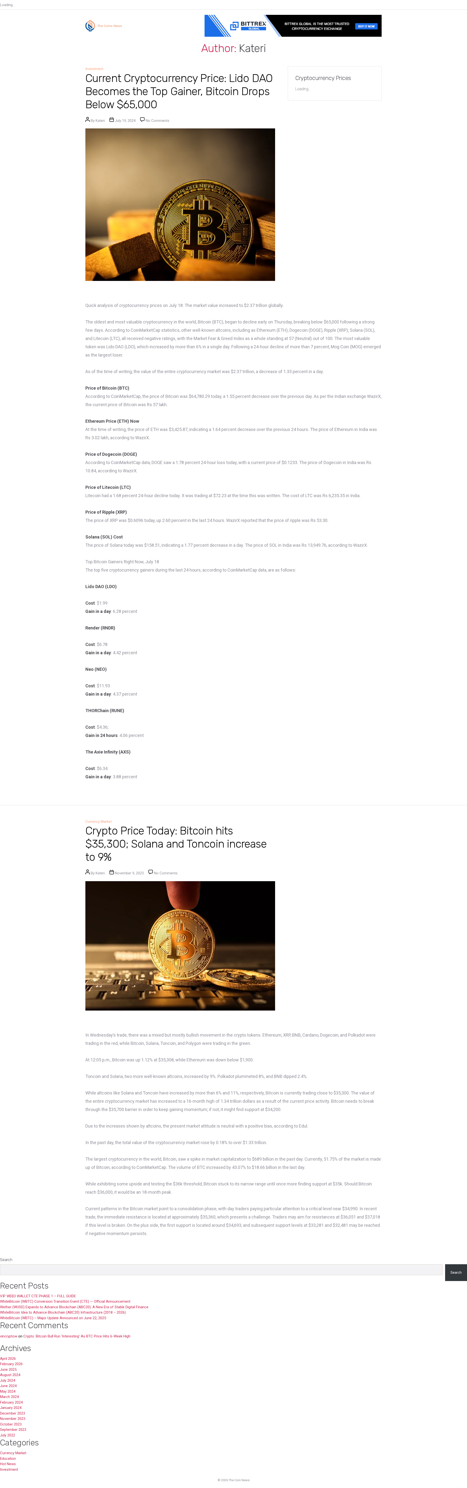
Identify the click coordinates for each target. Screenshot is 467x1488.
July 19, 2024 (125, 120)
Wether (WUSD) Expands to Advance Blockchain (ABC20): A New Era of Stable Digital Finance (74, 1307)
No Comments (157, 120)
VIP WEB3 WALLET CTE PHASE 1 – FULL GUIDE (38, 1296)
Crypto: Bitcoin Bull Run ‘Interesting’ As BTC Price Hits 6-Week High (76, 1336)
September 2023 (13, 1429)
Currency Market (98, 821)
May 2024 (7, 1391)
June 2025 (8, 1369)
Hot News (8, 1464)
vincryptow (8, 1336)
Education (8, 1458)
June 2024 (8, 1386)
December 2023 (12, 1413)
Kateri (100, 120)
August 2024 (10, 1375)
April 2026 (8, 1358)
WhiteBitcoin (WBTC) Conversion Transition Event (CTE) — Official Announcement (65, 1301)
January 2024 (10, 1408)
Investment (94, 69)
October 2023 (11, 1424)
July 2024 (7, 1380)
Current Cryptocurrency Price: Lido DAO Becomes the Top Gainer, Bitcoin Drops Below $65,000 (179, 91)
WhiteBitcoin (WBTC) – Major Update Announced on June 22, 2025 (53, 1318)
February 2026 (11, 1364)
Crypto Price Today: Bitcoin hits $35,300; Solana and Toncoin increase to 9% (176, 843)
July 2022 (7, 1435)
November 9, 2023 (129, 873)
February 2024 (11, 1402)
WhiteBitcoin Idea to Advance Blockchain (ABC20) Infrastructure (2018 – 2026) (63, 1312)
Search (6, 1259)
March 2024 (9, 1397)
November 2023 (12, 1418)
